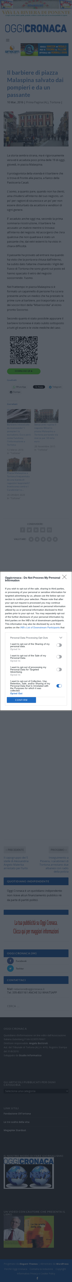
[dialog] (36, 641)
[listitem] (36, 637)
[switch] (59, 645)
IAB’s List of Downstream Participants (40, 627)
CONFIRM (21, 700)
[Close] (65, 578)
